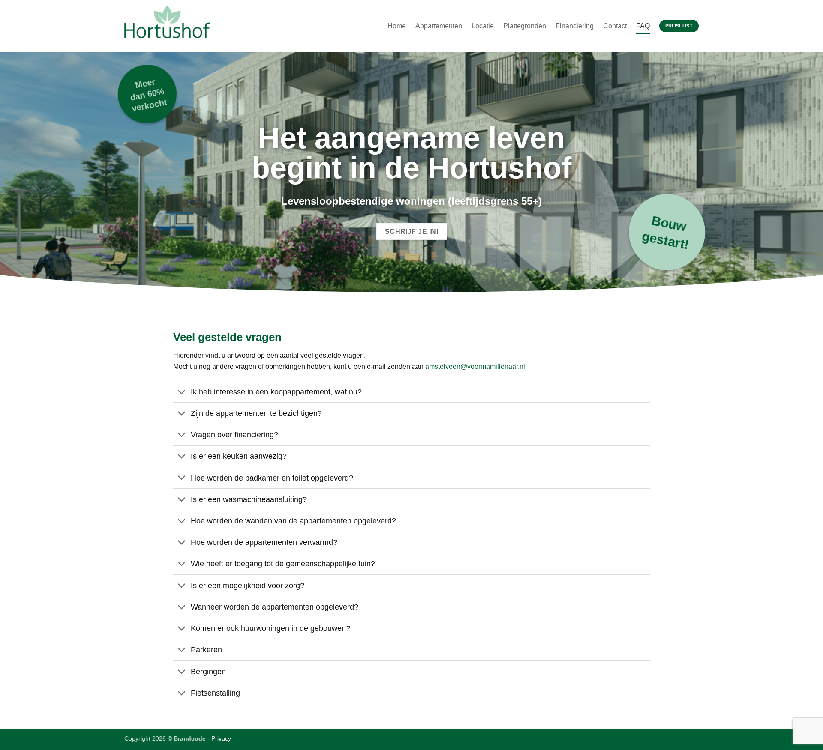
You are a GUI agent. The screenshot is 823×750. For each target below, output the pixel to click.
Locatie (483, 26)
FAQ (643, 26)
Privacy (221, 738)
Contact (615, 26)
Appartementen (438, 26)
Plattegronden (524, 26)
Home (396, 26)
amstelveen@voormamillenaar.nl (475, 366)
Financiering (575, 26)
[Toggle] (181, 392)
